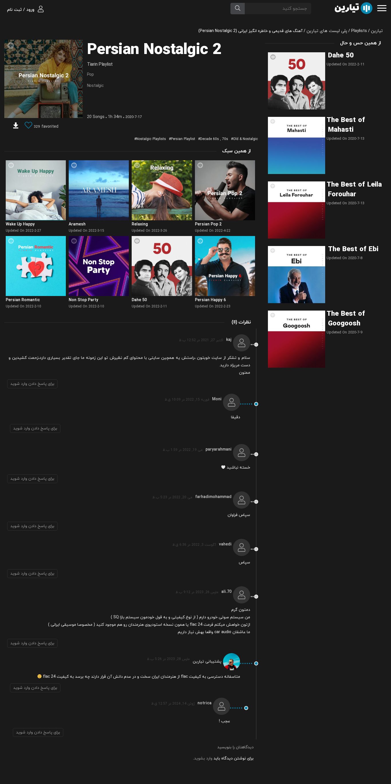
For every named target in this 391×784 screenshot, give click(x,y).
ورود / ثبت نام (21, 10)
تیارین (377, 31)
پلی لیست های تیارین (327, 31)
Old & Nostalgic (245, 139)
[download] (15, 126)
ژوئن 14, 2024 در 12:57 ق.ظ (173, 703)
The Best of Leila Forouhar (354, 189)
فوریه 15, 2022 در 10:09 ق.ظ (187, 399)
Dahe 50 (341, 56)
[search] (237, 8)
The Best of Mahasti (346, 125)
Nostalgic (95, 86)
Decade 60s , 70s (214, 139)
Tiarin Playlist (100, 64)
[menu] (382, 7)
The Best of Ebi (353, 249)
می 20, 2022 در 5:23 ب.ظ (172, 497)
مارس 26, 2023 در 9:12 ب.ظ (196, 592)
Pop (90, 74)
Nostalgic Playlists (151, 139)
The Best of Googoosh (346, 319)
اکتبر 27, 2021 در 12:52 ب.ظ (201, 340)
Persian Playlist (183, 139)
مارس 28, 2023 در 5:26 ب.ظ (168, 659)
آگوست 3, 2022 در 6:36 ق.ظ (194, 545)
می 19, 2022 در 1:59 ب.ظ (183, 450)
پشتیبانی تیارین (207, 661)
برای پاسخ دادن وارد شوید (32, 384)
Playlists (359, 31)
